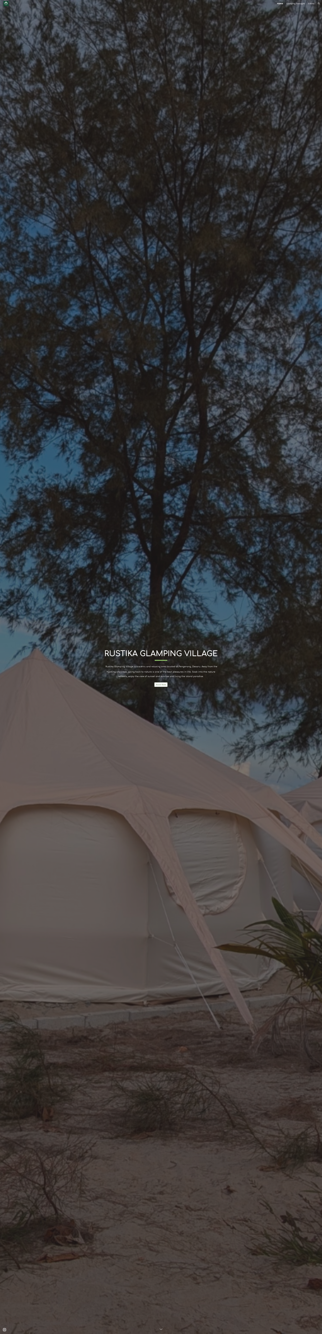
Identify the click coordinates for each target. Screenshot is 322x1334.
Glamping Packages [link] (295, 3)
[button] (319, 4)
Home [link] (280, 3)
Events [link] (311, 3)
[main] (161, 664)
